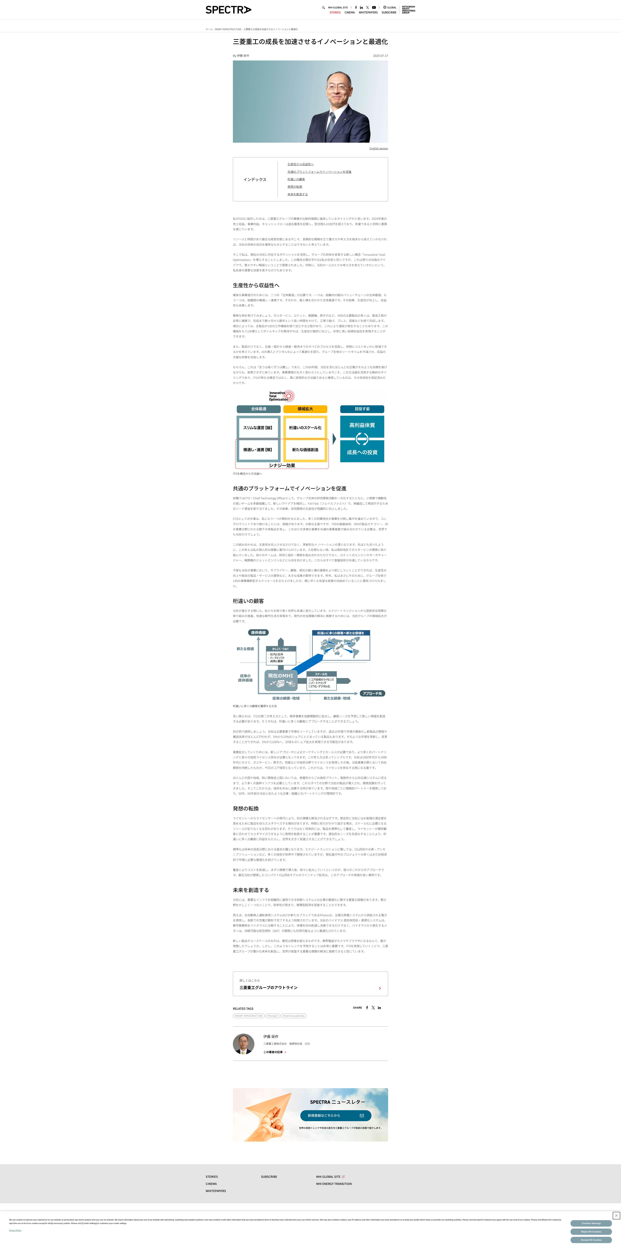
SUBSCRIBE (389, 12)
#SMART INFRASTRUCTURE (249, 1015)
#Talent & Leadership (293, 1015)
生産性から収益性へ (301, 164)
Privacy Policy (15, 1230)
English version (379, 148)
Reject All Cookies (591, 1231)
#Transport (272, 1015)
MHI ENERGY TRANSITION (334, 1183)
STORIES (335, 12)
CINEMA (350, 12)
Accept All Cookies (591, 1240)
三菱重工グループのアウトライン (269, 987)
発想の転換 (295, 186)
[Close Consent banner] (616, 1215)
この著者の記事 (273, 1052)
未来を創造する (298, 194)
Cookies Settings (591, 1223)
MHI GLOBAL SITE (338, 7)
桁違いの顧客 (296, 179)
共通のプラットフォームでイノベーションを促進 (319, 172)
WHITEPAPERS (368, 12)
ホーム (209, 29)
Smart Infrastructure (228, 29)
